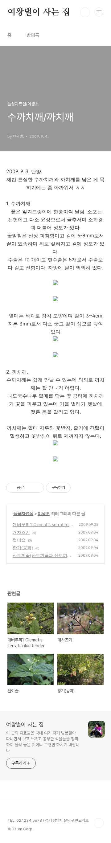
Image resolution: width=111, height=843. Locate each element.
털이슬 (19, 539)
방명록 (33, 35)
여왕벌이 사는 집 (38, 12)
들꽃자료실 (23, 513)
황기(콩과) (23, 547)
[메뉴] (99, 12)
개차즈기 (21, 532)
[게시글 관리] (37, 487)
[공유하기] (29, 487)
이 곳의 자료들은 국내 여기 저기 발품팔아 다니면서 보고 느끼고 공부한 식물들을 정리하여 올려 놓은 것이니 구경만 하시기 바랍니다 (43, 741)
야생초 (44, 513)
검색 (85, 12)
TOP (99, 823)
